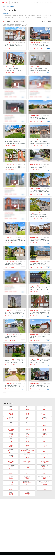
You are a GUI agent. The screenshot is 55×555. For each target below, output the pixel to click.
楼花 (37, 2)
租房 (34, 2)
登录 (48, 2)
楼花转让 (21, 21)
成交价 (13, 21)
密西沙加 (12, 6)
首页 (4, 6)
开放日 (8, 21)
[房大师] (4, 2)
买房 (32, 2)
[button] (25, 28)
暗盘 (17, 21)
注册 (45, 2)
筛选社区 (5, 13)
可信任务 (41, 2)
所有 (4, 21)
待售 (8, 6)
